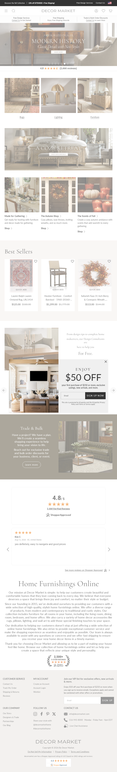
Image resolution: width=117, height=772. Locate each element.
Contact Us (100, 3)
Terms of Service (85, 404)
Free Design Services (84, 3)
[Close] (105, 361)
